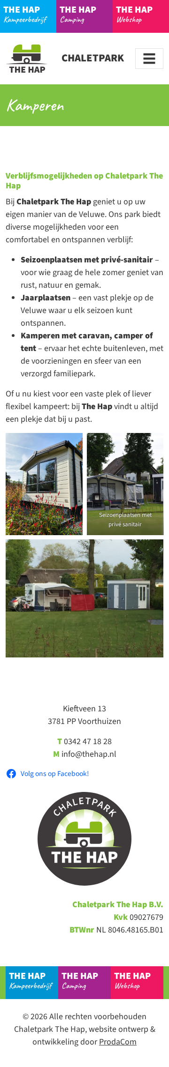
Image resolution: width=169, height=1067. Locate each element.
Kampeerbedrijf (24, 13)
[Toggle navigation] (149, 58)
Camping (78, 13)
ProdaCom (118, 1042)
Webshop (134, 13)
